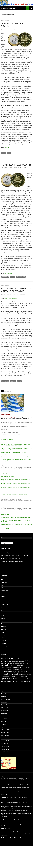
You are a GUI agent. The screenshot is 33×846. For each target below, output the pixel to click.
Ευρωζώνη (3, 669)
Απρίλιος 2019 (4, 707)
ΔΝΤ (14, 663)
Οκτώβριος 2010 (5, 749)
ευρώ (9, 153)
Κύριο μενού (31, 8)
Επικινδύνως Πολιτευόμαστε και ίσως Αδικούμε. (12, 561)
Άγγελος (3, 593)
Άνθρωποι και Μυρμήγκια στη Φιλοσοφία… (11, 564)
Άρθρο (27, 661)
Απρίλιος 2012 (4, 724)
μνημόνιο (24, 678)
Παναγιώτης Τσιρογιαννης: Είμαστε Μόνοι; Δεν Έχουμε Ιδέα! (15, 797)
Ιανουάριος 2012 (5, 732)
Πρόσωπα (3, 643)
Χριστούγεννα (11, 673)
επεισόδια (22, 676)
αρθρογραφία (4, 674)
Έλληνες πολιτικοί (21, 276)
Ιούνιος (2, 612)
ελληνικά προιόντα (26, 674)
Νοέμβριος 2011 (5, 738)
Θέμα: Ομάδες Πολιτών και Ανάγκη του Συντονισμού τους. (14, 810)
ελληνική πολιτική (14, 676)
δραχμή (4, 153)
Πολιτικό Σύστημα (5, 673)
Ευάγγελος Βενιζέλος (26, 667)
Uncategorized (4, 590)
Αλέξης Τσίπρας (5, 663)
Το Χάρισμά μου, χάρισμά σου (8, 476)
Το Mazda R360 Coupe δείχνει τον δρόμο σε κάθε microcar (14, 831)
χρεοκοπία (27, 681)
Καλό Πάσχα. (4, 794)
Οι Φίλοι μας (4, 626)
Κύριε (2, 621)
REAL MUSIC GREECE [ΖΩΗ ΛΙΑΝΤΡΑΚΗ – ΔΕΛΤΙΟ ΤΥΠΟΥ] (15, 555)
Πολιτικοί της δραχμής (16, 164)
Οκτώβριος (19, 671)
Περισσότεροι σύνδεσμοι (7, 439)
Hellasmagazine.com (5, 587)
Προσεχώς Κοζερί (5, 553)
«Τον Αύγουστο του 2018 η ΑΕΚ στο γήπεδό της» (12, 837)
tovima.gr (7, 147)
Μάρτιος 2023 (4, 691)
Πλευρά (2, 632)
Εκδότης (25, 663)
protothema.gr (15, 661)
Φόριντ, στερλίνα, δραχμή (12, 25)
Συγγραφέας (4, 646)
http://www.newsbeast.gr (11, 298)
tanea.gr (22, 661)
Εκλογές (5, 665)
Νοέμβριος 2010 (5, 746)
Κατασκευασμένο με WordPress (7, 844)
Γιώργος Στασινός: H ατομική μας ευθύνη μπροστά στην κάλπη (16, 517)
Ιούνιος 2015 (4, 713)
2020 (2, 579)
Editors (2, 585)
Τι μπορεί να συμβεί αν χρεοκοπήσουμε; (16, 290)
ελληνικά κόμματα (17, 674)
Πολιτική (3, 635)
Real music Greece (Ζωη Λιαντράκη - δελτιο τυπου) (13, 791)
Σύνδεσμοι (7, 391)
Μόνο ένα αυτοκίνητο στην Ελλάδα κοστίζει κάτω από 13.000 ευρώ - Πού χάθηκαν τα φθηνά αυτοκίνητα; (15, 445)
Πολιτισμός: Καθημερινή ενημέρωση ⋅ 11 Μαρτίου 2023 (14, 494)
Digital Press (4, 582)
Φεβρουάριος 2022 (5, 699)
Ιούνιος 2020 (4, 702)
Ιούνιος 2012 (4, 718)
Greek (3, 543)
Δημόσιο (21, 663)
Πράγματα (3, 640)
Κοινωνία (3, 618)
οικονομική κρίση (7, 681)
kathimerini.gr (8, 273)
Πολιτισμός (3, 637)
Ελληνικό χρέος (16, 667)
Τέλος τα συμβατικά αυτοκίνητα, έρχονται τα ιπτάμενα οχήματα (15, 456)
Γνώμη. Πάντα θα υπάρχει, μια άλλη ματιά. (10, 558)
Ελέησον (3, 601)
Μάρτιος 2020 (4, 704)
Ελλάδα (20, 665)
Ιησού (2, 610)
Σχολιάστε (20, 29)
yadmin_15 (13, 29)
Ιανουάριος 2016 (5, 710)
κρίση (25, 676)
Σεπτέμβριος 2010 (5, 752)
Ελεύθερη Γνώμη (5, 604)
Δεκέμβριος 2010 (5, 743)
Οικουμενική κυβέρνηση (8, 671)
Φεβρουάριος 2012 (5, 729)
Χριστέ (2, 648)
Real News (13, 381)
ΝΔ (17, 669)
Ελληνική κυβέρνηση (6, 667)
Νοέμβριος (21, 669)
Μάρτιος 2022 (4, 696)
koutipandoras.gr (18, 659)
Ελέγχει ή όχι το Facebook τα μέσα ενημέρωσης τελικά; (13, 819)
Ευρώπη (9, 669)
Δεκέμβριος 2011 (5, 735)
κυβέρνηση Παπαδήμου (9, 679)
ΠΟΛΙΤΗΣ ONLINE (5, 528)
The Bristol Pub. (5, 473)
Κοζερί (2, 615)
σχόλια (16, 681)
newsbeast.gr (5, 381)
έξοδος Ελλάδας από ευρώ (21, 673)
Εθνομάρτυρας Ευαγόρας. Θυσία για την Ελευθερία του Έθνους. (16, 784)
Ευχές (2, 607)
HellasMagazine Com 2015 (9, 8)
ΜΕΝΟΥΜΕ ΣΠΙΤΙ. (5, 514)
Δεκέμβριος (17, 663)
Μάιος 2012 (3, 721)
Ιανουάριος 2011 (5, 740)
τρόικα (21, 681)
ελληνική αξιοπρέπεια (5, 676)
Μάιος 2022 (3, 693)
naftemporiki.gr (6, 661)
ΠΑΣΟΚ (25, 671)
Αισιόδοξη (3, 596)
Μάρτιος (3, 623)
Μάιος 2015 (3, 716)
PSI (19, 661)
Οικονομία (3, 629)
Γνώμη (2, 599)
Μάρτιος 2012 (4, 727)
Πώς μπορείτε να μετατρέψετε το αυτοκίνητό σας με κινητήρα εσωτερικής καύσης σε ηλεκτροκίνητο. (16, 449)
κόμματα (19, 678)
